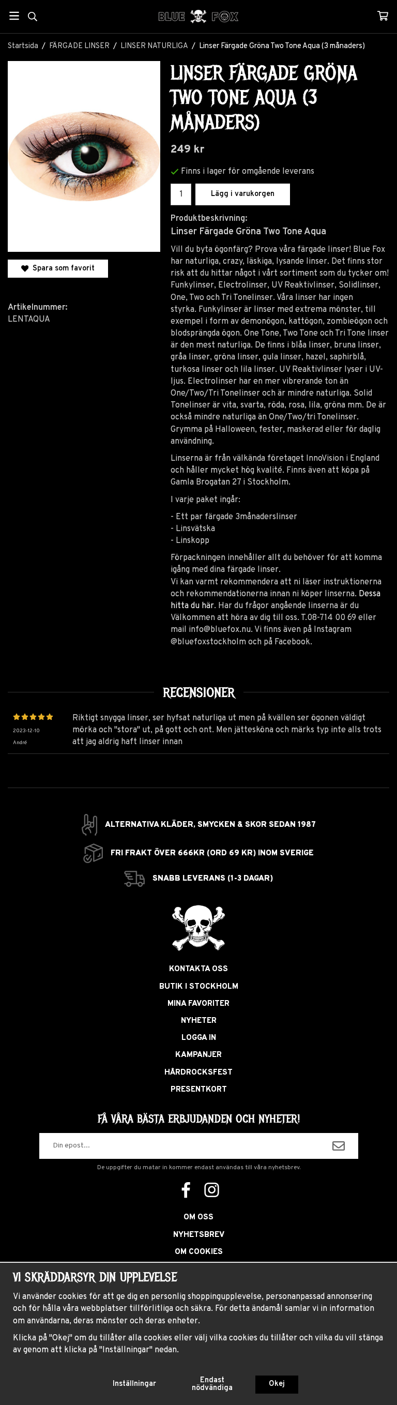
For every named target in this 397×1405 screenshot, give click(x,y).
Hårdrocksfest (198, 1073)
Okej (277, 1384)
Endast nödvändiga (212, 1384)
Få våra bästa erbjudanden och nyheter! (199, 1119)
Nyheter (199, 1021)
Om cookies (199, 1252)
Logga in (198, 1038)
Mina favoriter (198, 1004)
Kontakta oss (198, 969)
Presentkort (199, 1090)
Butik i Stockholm (198, 987)
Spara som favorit (61, 269)
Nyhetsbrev (198, 1235)
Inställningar (134, 1384)
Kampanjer (198, 1055)
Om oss (198, 1217)
